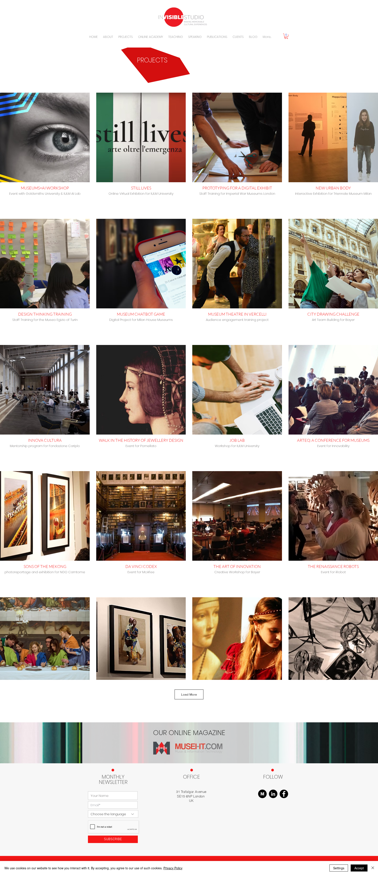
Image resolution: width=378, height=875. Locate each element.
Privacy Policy (172, 868)
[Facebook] (284, 794)
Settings (338, 868)
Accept (359, 868)
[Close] (372, 867)
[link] (286, 36)
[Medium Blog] (262, 794)
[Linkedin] (273, 794)
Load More (189, 694)
